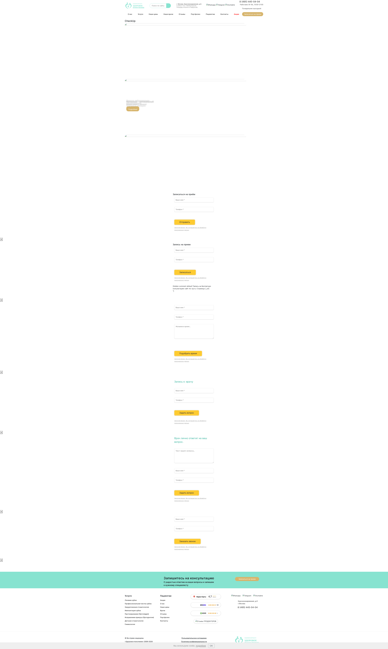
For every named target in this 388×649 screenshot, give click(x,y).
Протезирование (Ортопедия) (137, 614)
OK (211, 646)
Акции (236, 14)
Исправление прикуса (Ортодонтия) (139, 617)
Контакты (224, 14)
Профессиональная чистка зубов (138, 604)
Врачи (162, 611)
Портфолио (195, 14)
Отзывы (182, 14)
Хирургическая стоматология (137, 607)
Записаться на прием (252, 14)
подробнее (201, 646)
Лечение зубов (131, 600)
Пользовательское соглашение (194, 638)
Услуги (140, 14)
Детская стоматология (134, 621)
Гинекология (130, 624)
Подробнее (132, 109)
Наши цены (153, 14)
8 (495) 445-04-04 (249, 1)
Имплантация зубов (133, 611)
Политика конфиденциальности (194, 642)
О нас (130, 14)
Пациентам (210, 14)
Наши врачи (168, 14)
